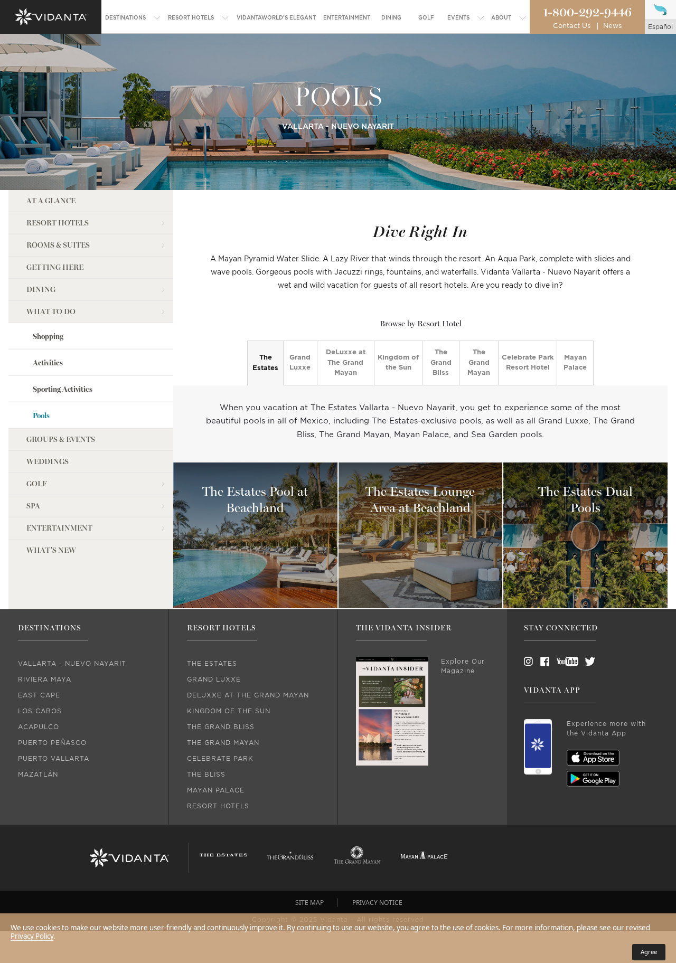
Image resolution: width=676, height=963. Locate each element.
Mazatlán (38, 774)
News (612, 26)
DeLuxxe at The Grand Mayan (345, 362)
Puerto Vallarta (53, 759)
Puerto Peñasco (52, 743)
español (660, 27)
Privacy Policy (32, 936)
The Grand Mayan (478, 362)
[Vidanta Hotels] (129, 857)
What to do (51, 311)
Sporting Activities (62, 389)
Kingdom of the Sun (398, 363)
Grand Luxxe (300, 363)
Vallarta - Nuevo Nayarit (72, 663)
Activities (48, 362)
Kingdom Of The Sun (228, 711)
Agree (649, 952)
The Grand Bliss (441, 362)
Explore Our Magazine (463, 666)
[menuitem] (133, 18)
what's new (51, 550)
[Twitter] (580, 661)
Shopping (48, 336)
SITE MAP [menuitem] (309, 902)
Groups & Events (60, 439)
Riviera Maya (44, 679)
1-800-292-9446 (587, 12)
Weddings (47, 461)
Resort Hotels (57, 223)
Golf (36, 483)
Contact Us (571, 26)
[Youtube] (564, 661)
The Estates (265, 363)
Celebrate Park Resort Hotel (528, 363)
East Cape (39, 695)
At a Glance (51, 200)
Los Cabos (40, 711)
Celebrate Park (220, 759)
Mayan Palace (575, 363)
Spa (33, 506)
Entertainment (59, 528)
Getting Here (54, 267)
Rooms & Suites (58, 245)
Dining (40, 289)
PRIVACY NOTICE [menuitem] (377, 902)
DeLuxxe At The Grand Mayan (248, 695)
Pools (41, 415)
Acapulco (38, 727)
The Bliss (206, 774)
